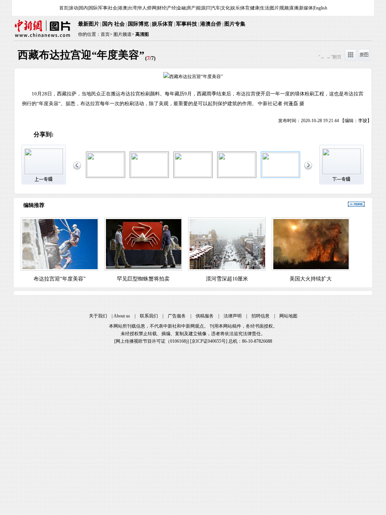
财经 (161, 8)
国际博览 (138, 24)
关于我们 (98, 316)
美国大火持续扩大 (311, 279)
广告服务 (177, 316)
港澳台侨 (210, 24)
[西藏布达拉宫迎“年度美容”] (105, 175)
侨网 (151, 8)
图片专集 (234, 24)
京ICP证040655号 (208, 341)
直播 (294, 8)
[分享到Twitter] (140, 135)
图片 (274, 8)
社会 (112, 8)
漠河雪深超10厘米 (227, 279)
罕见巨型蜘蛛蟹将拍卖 (143, 279)
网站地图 (288, 316)
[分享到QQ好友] (93, 135)
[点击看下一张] (282, 96)
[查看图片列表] (350, 58)
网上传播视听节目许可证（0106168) (151, 341)
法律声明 (233, 316)
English (320, 8)
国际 (93, 8)
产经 (171, 8)
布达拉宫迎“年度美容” (60, 279)
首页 (63, 8)
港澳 (122, 8)
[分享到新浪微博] (61, 135)
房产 (191, 8)
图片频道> (123, 34)
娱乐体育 (162, 24)
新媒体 (306, 8)
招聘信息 (260, 316)
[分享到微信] (77, 135)
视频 (284, 8)
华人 (142, 8)
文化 (225, 8)
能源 (200, 8)
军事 (102, 8)
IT (208, 8)
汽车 (215, 8)
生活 (264, 8)
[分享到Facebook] (125, 135)
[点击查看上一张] (103, 96)
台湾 (132, 8)
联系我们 (149, 316)
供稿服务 (205, 316)
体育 (245, 8)
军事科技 (186, 24)
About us (121, 316)
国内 (83, 8)
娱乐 (235, 8)
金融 (181, 8)
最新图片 (88, 24)
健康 (254, 8)
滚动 (73, 8)
